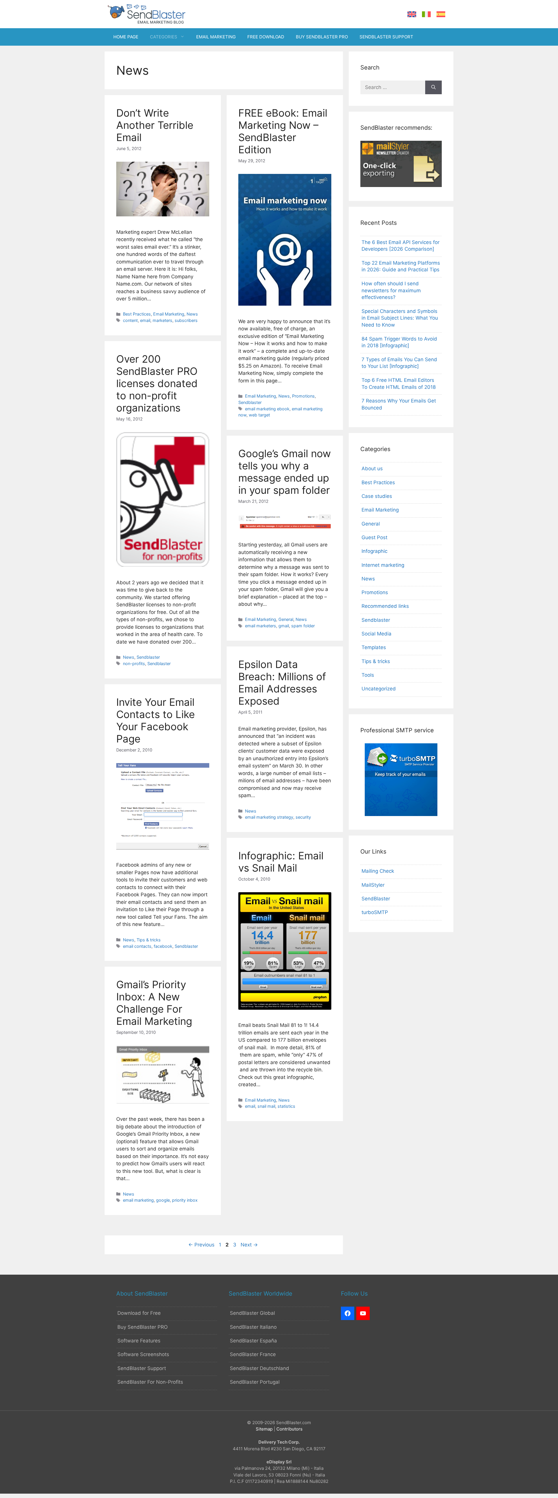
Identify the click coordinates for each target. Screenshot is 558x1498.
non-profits (134, 663)
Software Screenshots (143, 1354)
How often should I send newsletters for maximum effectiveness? (391, 290)
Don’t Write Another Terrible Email (154, 125)
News (192, 313)
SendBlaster (376, 899)
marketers (162, 320)
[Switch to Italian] (426, 14)
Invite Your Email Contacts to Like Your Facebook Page (155, 720)
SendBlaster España (253, 1341)
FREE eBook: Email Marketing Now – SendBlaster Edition (282, 131)
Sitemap (264, 1429)
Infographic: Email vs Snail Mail (280, 861)
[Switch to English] (412, 14)
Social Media (376, 634)
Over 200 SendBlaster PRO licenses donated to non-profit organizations (157, 383)
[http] (347, 1313)
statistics (286, 1106)
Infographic (374, 551)
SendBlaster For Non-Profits (150, 1382)
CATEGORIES (163, 37)
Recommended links (385, 606)
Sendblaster (250, 402)
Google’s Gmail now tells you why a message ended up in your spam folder (284, 471)
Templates (374, 647)
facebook (163, 946)
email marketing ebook (267, 408)
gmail (283, 625)
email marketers (260, 625)
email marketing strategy (269, 817)
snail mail (266, 1106)
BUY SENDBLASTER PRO (322, 37)
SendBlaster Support (141, 1368)
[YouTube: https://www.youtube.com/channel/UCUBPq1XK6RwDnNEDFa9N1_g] (363, 1313)
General (285, 619)
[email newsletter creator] (401, 185)
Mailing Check (378, 871)
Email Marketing (168, 313)
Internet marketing (383, 565)
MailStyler (373, 885)
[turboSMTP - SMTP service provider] (401, 814)
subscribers (186, 320)
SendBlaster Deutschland (259, 1368)
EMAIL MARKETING (216, 37)
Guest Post (374, 537)
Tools (368, 675)
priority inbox (185, 1200)
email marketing (138, 1200)
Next (249, 1245)
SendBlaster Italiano (253, 1327)
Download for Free (139, 1313)
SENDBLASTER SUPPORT (386, 37)
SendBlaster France (253, 1354)
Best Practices (137, 313)
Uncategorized (379, 689)
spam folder (303, 625)
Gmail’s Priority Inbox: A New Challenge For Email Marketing (154, 1002)
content (130, 320)
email (145, 320)
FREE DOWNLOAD (265, 37)
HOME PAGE (125, 37)
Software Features (138, 1341)
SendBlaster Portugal (255, 1382)
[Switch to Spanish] (441, 14)
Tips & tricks (149, 939)
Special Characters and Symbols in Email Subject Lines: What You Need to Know (400, 318)
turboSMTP (375, 912)
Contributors (289, 1429)
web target (259, 414)
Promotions (303, 395)
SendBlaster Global (252, 1313)
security (303, 817)
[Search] (433, 88)
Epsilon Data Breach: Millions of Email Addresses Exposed (282, 682)
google (163, 1200)
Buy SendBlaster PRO (142, 1327)
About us (372, 468)
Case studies (377, 496)
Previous (201, 1245)
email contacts (137, 946)
